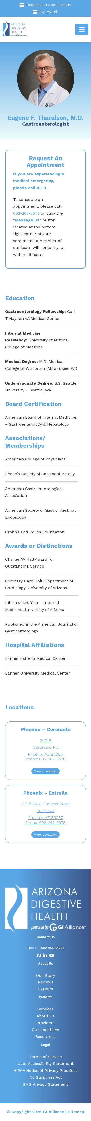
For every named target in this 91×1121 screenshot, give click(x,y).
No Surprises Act (45, 1077)
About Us (46, 1015)
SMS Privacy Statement (45, 1084)
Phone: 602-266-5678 (45, 759)
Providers (45, 1022)
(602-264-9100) (52, 948)
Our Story (45, 975)
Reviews (45, 982)
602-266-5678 (26, 213)
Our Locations (45, 1029)
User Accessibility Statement (45, 1063)
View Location (45, 771)
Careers (45, 988)
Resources (45, 1036)
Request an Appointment (49, 5)
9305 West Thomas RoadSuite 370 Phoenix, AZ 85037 (45, 810)
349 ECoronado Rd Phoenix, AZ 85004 (45, 747)
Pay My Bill (48, 12)
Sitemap (76, 1111)
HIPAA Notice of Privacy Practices (45, 1070)
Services (45, 1009)
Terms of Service (45, 1056)
